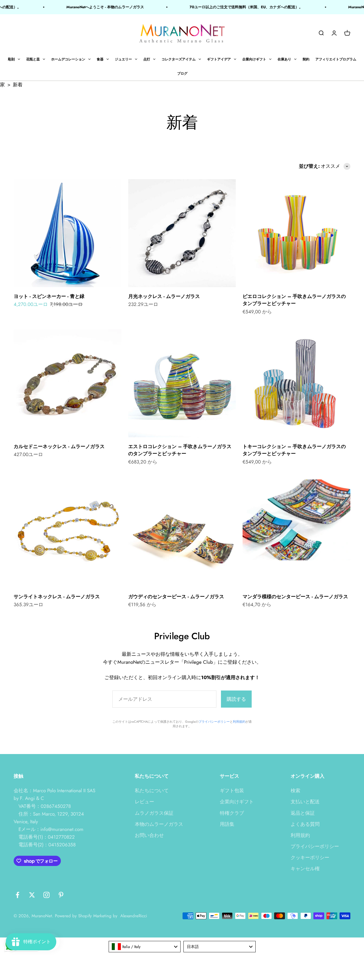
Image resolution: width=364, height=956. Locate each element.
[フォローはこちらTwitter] (32, 895)
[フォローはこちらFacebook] (17, 895)
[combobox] (145, 946)
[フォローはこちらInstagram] (46, 895)
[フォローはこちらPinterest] (61, 895)
